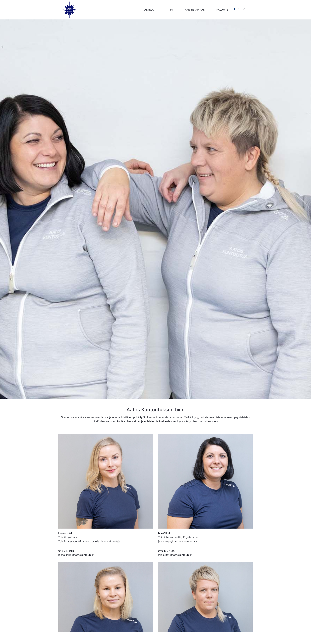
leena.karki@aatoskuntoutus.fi (76, 554)
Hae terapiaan (194, 9)
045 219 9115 (66, 550)
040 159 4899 (166, 550)
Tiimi (170, 9)
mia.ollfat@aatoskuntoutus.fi (175, 554)
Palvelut (149, 9)
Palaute (222, 9)
